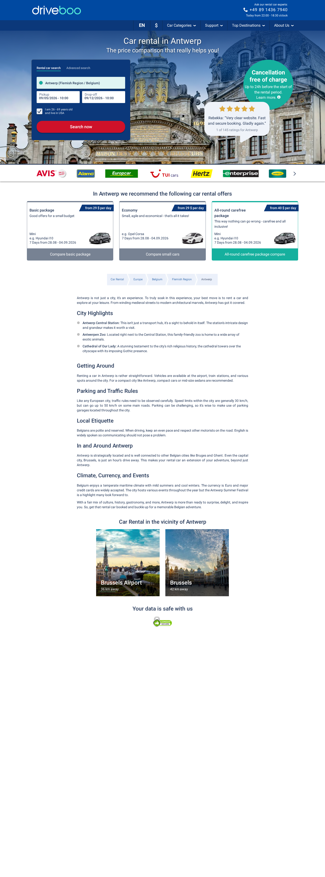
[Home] (56, 10)
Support (211, 25)
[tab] (48, 66)
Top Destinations (246, 25)
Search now (81, 126)
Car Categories (179, 25)
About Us (281, 25)
